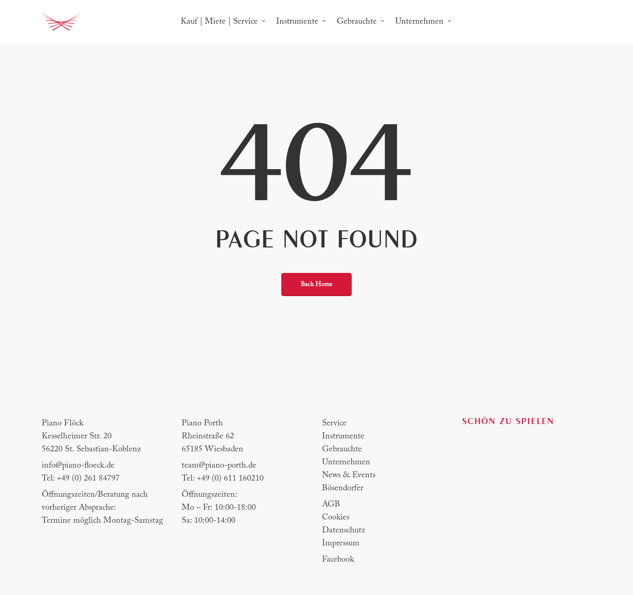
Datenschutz (343, 530)
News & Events (348, 475)
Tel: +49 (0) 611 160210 (223, 479)
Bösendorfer (342, 488)
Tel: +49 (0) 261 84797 (81, 479)
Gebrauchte (342, 449)
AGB (331, 504)
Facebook (338, 560)
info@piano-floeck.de (78, 466)
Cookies (335, 517)
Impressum (341, 543)
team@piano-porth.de (219, 466)
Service (334, 423)
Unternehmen (346, 462)
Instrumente (343, 436)
